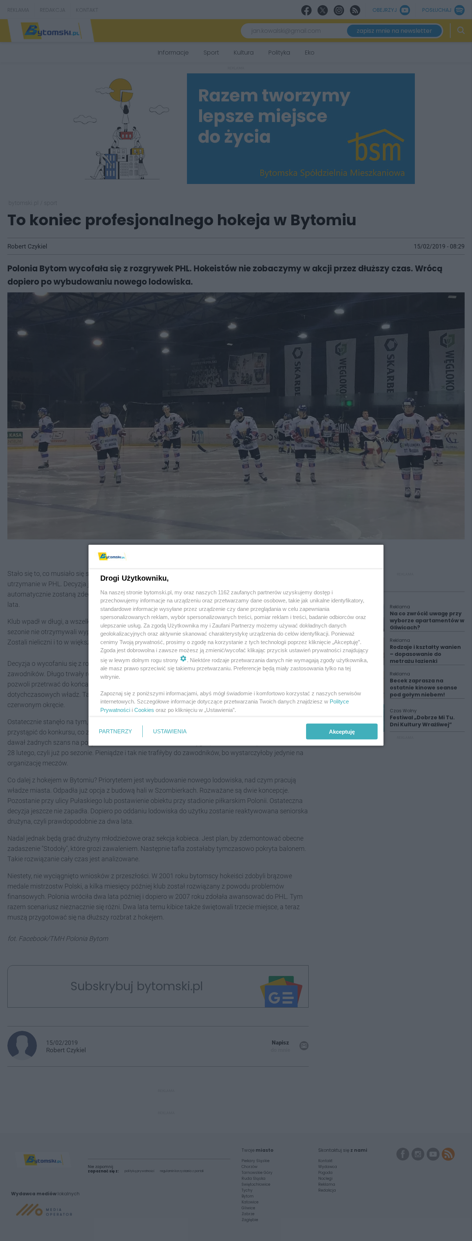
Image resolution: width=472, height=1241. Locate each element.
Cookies (144, 709)
